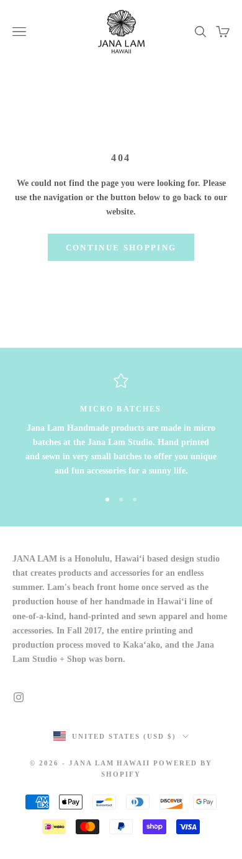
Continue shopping (121, 247)
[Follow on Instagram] (18, 697)
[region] (121, 425)
